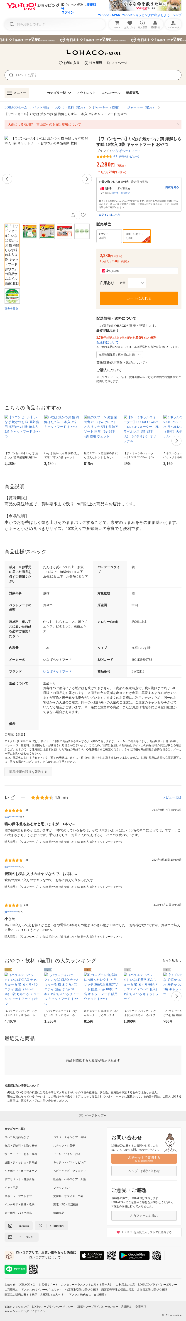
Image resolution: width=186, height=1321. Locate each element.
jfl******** (11, 911)
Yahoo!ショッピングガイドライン (25, 1311)
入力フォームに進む (144, 1216)
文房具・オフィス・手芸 (68, 1196)
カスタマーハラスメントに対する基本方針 (87, 1284)
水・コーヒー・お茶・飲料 (21, 1154)
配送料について (107, 342)
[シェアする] (73, 215)
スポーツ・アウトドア (18, 1196)
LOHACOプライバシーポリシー (157, 1284)
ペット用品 (41, 107)
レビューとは (171, 797)
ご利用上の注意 (125, 1284)
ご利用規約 (11, 1289)
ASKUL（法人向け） (53, 1294)
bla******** (12, 866)
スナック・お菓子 (64, 1145)
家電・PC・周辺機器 (65, 1204)
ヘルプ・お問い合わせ (144, 1171)
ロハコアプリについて (45, 1257)
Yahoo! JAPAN (109, 15)
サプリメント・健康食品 (19, 1179)
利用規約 (126, 1306)
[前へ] (7, 179)
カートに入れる (139, 298)
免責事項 (140, 1306)
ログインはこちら (109, 214)
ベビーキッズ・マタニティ (69, 1171)
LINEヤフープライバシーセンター (97, 1306)
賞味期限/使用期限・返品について (120, 362)
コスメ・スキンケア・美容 (69, 1137)
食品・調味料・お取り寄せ (21, 1145)
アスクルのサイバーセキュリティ (41, 1289)
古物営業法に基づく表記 (152, 1289)
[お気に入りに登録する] (83, 215)
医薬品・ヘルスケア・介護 (69, 1179)
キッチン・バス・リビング (69, 1162)
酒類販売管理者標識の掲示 (117, 1289)
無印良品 (58, 1213)
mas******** (12, 817)
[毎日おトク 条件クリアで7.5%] (93, 39)
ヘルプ (176, 15)
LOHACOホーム (16, 107)
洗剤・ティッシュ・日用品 (21, 1162)
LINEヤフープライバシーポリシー (52, 1306)
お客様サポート (48, 1284)
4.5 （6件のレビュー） (127, 156)
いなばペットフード (126, 151)
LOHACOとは (27, 1284)
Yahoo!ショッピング (17, 1306)
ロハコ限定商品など (17, 1137)
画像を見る (11, 308)
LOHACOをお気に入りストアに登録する (147, 1232)
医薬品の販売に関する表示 (21, 1294)
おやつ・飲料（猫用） (71, 107)
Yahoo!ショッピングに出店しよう (146, 15)
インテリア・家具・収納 (19, 1204)
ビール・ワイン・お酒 (67, 1154)
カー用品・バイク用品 (18, 1213)
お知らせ (10, 1284)
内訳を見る (172, 187)
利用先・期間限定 (121, 193)
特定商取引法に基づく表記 (81, 1289)
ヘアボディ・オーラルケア (21, 1171)
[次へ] (87, 179)
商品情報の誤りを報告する (28, 772)
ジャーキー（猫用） (107, 107)
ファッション (61, 1187)
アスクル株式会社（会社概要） (88, 1294)
